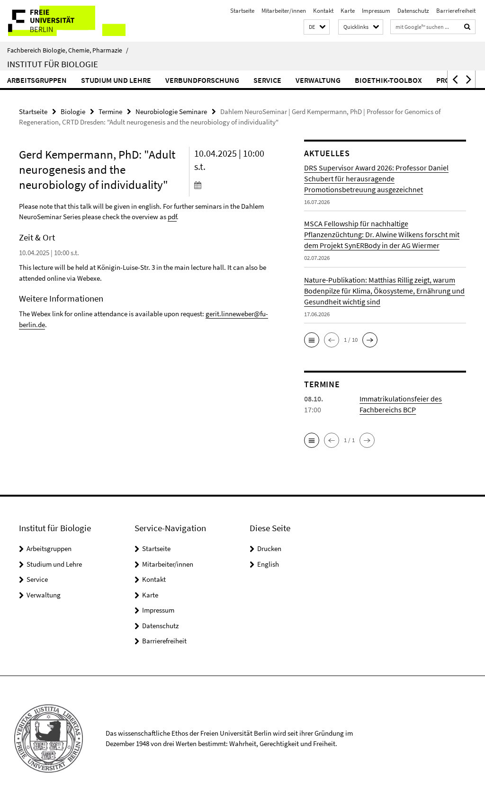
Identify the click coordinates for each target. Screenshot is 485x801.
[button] (317, 27)
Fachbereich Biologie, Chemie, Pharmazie (67, 50)
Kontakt (323, 11)
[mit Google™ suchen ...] (467, 26)
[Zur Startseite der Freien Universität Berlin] (63, 21)
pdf (172, 216)
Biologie (73, 111)
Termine (110, 111)
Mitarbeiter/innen (283, 11)
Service (267, 80)
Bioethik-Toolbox (388, 80)
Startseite (242, 11)
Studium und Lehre (116, 80)
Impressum (376, 11)
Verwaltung (318, 80)
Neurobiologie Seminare (171, 111)
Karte (348, 11)
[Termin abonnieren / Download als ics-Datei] (234, 184)
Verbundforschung (202, 80)
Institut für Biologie (52, 64)
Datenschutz (413, 11)
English (268, 564)
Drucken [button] (269, 548)
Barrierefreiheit (456, 11)
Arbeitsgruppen (37, 80)
